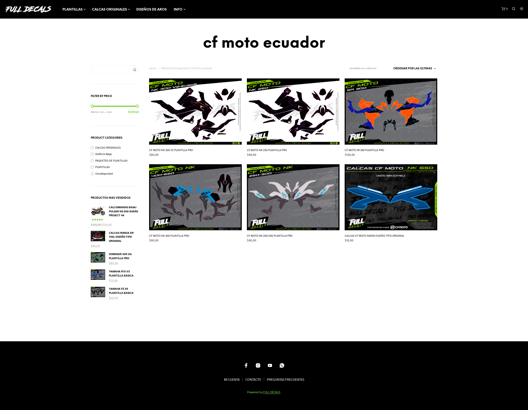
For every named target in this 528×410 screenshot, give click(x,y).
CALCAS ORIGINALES (109, 9)
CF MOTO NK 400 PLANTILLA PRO (169, 235)
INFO (178, 9)
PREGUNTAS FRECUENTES (285, 379)
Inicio (152, 68)
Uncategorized (104, 173)
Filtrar (133, 112)
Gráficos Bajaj (103, 154)
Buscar (135, 70)
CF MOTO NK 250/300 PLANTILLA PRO (269, 235)
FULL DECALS (271, 392)
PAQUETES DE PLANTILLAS (111, 160)
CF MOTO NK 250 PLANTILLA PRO (267, 150)
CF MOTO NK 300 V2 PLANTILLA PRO (171, 150)
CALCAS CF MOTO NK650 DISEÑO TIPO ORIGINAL (374, 235)
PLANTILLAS (72, 9)
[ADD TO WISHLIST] (199, 141)
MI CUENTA (232, 379)
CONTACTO (253, 379)
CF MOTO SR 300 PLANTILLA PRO (364, 150)
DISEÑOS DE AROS (151, 9)
